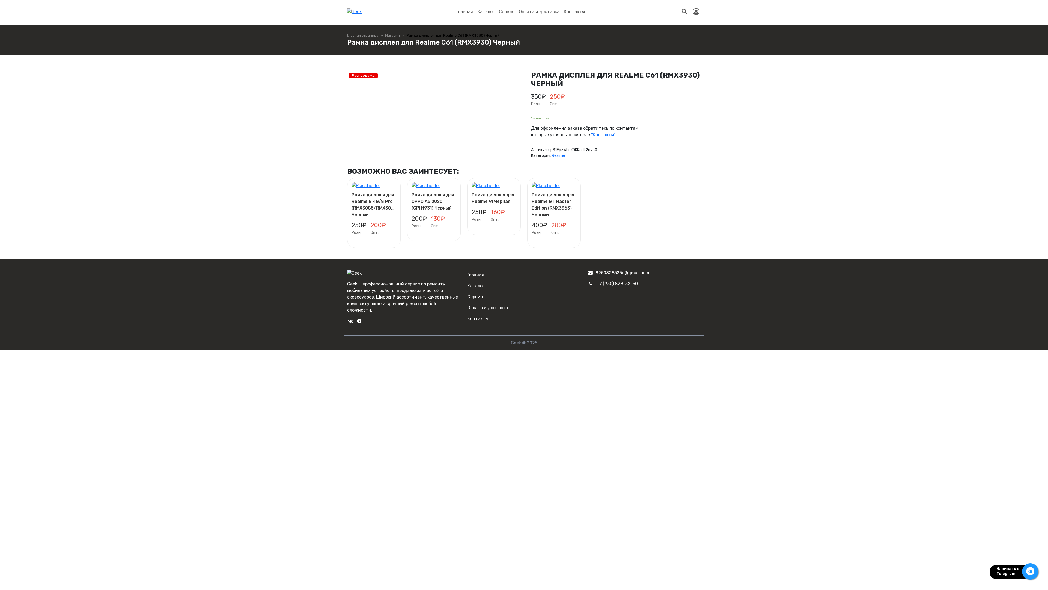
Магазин (392, 35)
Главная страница (363, 35)
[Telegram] (359, 321)
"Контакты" (603, 134)
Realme (558, 155)
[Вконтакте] (350, 321)
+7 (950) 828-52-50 (617, 283)
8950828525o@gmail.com (622, 272)
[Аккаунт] (696, 12)
